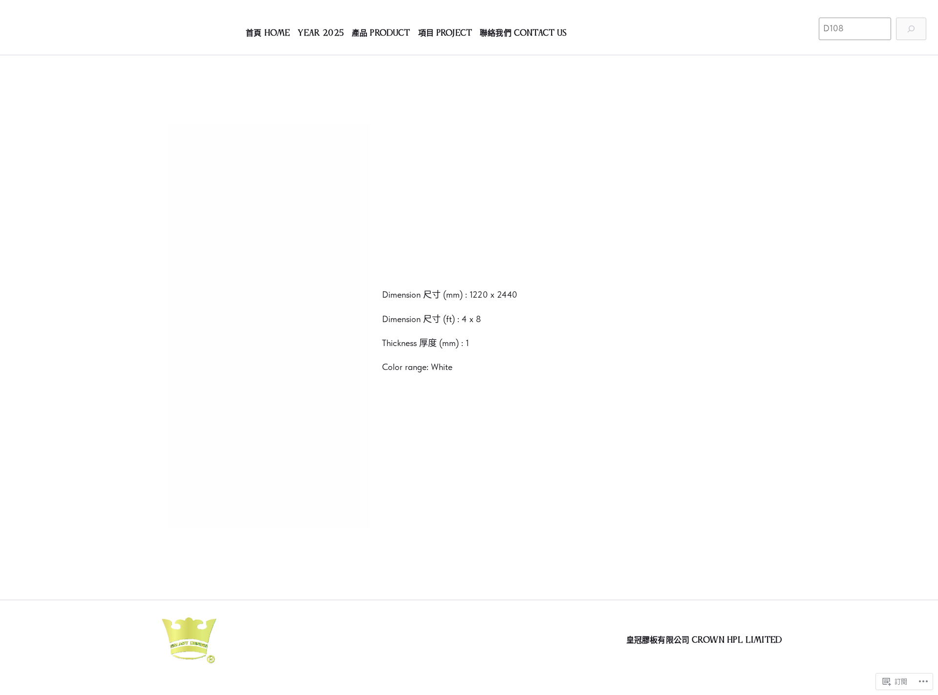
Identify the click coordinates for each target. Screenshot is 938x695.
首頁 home (268, 33)
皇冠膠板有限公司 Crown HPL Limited (704, 640)
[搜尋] (911, 29)
